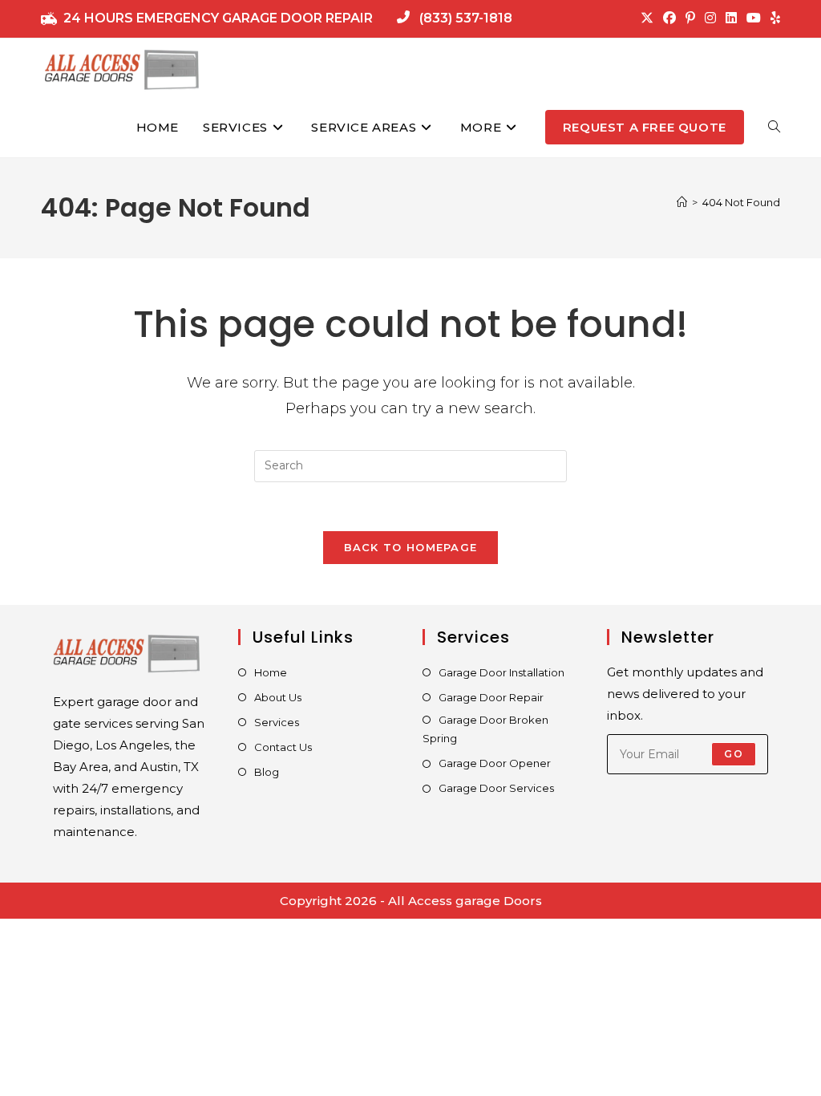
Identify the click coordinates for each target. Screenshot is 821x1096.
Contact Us (283, 747)
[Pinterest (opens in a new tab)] (690, 18)
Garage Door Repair (491, 697)
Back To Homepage (411, 547)
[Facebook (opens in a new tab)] (669, 18)
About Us (277, 697)
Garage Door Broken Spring (485, 729)
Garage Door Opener (495, 763)
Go (733, 754)
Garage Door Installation (501, 672)
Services (276, 722)
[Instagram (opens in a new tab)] (710, 18)
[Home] (682, 202)
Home (270, 672)
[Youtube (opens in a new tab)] (754, 18)
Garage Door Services (496, 787)
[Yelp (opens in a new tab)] (773, 18)
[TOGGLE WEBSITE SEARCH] (774, 127)
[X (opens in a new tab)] (647, 18)
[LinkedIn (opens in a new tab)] (731, 18)
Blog (266, 771)
